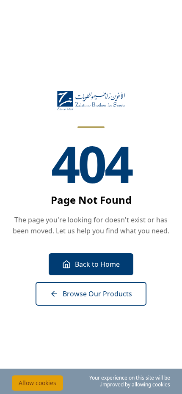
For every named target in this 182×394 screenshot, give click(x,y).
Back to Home (97, 264)
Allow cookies (37, 383)
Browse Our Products (97, 293)
